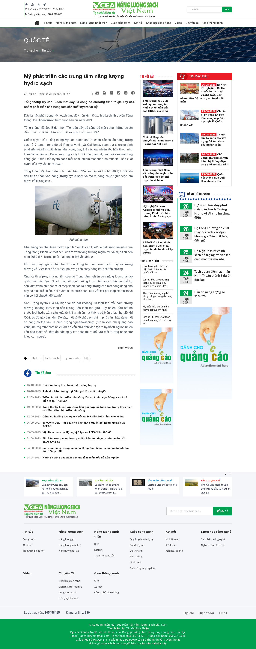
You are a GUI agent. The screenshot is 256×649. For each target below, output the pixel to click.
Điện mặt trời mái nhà (70, 586)
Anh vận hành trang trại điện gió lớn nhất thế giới (74, 391)
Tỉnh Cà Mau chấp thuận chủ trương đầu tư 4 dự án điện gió (215, 488)
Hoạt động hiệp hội (33, 550)
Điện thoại (206, 613)
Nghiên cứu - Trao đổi (213, 545)
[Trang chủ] (26, 4)
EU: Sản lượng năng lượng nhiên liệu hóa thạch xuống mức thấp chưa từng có (84, 440)
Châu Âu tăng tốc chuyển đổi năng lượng (69, 385)
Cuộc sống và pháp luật (143, 568)
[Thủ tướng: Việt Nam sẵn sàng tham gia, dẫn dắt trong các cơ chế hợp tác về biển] (158, 158)
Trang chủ (31, 50)
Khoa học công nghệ (158, 23)
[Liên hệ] (39, 4)
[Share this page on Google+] (111, 93)
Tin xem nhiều (150, 261)
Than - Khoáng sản (104, 555)
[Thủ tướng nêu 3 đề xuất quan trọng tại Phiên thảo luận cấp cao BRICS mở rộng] (158, 88)
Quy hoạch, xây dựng (141, 539)
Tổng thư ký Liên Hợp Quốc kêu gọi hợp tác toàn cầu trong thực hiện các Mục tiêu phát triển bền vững (87, 408)
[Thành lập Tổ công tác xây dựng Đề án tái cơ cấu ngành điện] (189, 138)
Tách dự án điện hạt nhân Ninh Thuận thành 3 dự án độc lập (212, 275)
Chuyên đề (192, 23)
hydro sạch (52, 358)
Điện (96, 544)
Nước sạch (135, 562)
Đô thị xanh (136, 550)
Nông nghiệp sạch (68, 598)
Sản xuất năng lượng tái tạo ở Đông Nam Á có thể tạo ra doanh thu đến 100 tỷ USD (86, 449)
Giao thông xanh (212, 23)
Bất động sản (137, 545)
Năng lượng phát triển (93, 23)
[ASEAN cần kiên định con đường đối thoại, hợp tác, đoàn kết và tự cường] (158, 230)
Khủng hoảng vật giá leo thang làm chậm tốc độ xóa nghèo (81, 457)
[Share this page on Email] (97, 93)
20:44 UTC (58, 9)
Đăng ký (222, 510)
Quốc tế (27, 545)
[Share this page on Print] (104, 93)
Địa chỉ (188, 613)
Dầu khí (98, 549)
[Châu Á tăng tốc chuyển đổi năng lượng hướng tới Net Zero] (158, 125)
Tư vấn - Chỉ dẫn (104, 480)
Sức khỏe (170, 545)
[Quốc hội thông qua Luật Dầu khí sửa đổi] (189, 178)
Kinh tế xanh (172, 539)
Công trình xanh (67, 592)
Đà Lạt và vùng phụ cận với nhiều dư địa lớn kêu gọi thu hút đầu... (55, 488)
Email (223, 613)
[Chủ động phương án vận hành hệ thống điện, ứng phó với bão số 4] (189, 158)
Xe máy (98, 586)
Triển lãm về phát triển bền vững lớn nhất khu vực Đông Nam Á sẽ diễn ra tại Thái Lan (85, 399)
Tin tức (48, 23)
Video (178, 23)
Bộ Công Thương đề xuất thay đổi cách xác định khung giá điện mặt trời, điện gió (211, 234)
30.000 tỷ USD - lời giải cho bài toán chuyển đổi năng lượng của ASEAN (84, 424)
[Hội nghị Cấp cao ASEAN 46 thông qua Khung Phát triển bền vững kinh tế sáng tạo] (158, 194)
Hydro (35, 358)
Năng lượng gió (210, 480)
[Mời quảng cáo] (44, 4)
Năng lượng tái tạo (69, 550)
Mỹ (86, 358)
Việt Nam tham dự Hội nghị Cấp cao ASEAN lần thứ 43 (77, 432)
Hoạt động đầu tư (52, 480)
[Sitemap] (32, 4)
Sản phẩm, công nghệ (160, 480)
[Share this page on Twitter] (118, 93)
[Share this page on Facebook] (132, 93)
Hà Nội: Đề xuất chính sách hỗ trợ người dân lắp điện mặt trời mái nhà (212, 255)
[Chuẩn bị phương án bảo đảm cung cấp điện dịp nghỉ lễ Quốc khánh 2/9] (189, 115)
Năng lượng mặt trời (70, 545)
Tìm (227, 9)
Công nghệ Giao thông (106, 592)
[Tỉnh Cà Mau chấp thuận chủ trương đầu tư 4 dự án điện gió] (191, 485)
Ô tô (96, 580)
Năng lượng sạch (66, 23)
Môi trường (136, 556)
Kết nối (138, 23)
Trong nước (29, 539)
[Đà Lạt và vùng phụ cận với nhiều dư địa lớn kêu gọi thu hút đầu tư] (32, 485)
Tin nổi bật (147, 76)
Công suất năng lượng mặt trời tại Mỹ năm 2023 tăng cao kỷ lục (83, 416)
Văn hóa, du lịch (174, 550)
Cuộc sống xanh (120, 23)
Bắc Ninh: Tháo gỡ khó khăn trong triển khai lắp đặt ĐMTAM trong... (108, 488)
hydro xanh (71, 358)
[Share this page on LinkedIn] (125, 93)
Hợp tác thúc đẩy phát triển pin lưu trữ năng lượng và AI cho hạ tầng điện (212, 211)
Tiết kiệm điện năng (69, 580)
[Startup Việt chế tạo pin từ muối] (138, 485)
